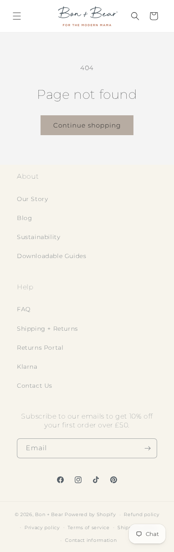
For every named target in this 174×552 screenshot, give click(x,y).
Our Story (32, 199)
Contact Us (34, 385)
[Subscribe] (147, 448)
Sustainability (38, 237)
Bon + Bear (50, 514)
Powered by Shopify (90, 514)
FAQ (24, 309)
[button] (17, 16)
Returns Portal (40, 347)
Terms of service (88, 527)
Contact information (91, 540)
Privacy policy (42, 527)
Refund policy (141, 514)
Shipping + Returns (47, 328)
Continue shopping (87, 125)
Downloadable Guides (51, 256)
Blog (24, 218)
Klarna (27, 366)
